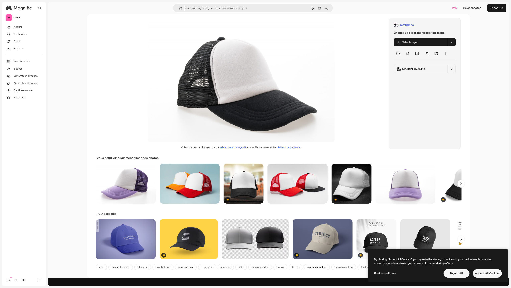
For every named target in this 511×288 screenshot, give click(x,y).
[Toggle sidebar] (39, 8)
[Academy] (16, 280)
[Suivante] (461, 184)
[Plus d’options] (446, 53)
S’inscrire (496, 8)
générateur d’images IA (233, 147)
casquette (207, 267)
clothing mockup (316, 267)
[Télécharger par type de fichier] (452, 42)
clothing (225, 267)
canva (280, 267)
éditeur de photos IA (289, 147)
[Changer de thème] (23, 280)
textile (295, 267)
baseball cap (163, 267)
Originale (174, 25)
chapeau (143, 267)
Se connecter (472, 8)
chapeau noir (185, 267)
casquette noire (120, 267)
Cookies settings (385, 273)
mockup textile (260, 267)
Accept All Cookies (487, 273)
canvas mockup (344, 267)
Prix (454, 8)
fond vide (366, 267)
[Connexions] (9, 280)
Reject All (456, 273)
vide (241, 267)
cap (101, 267)
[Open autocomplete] (178, 8)
